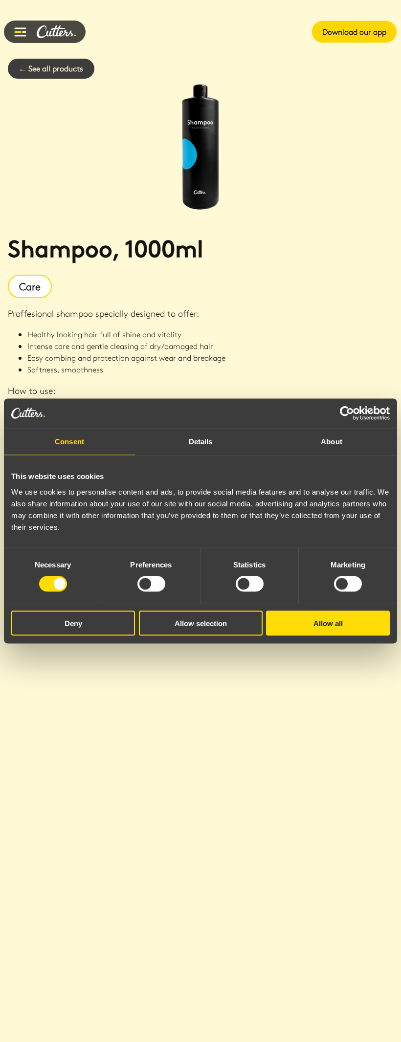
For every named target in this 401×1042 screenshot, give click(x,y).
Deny (73, 623)
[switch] (151, 584)
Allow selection (201, 623)
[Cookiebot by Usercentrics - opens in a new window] (347, 413)
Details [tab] (201, 441)
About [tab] (331, 441)
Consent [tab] (69, 441)
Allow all (328, 623)
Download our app (354, 31)
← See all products (51, 68)
